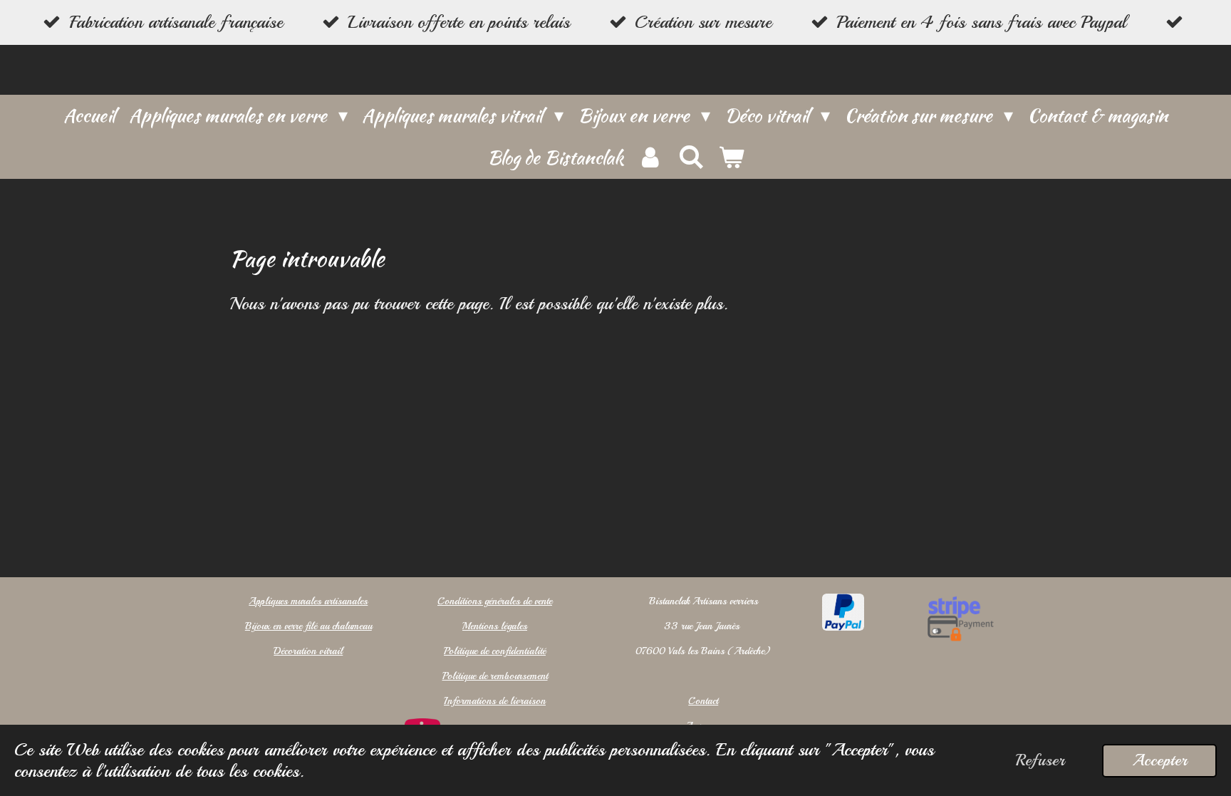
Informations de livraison (495, 701)
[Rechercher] (690, 157)
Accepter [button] (1159, 760)
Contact (703, 701)
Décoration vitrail (308, 651)
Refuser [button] (1040, 760)
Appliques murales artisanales (308, 601)
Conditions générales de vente (494, 601)
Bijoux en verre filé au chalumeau (308, 626)
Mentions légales (494, 626)
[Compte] (650, 158)
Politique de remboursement (495, 676)
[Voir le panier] (731, 158)
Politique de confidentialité (495, 651)
